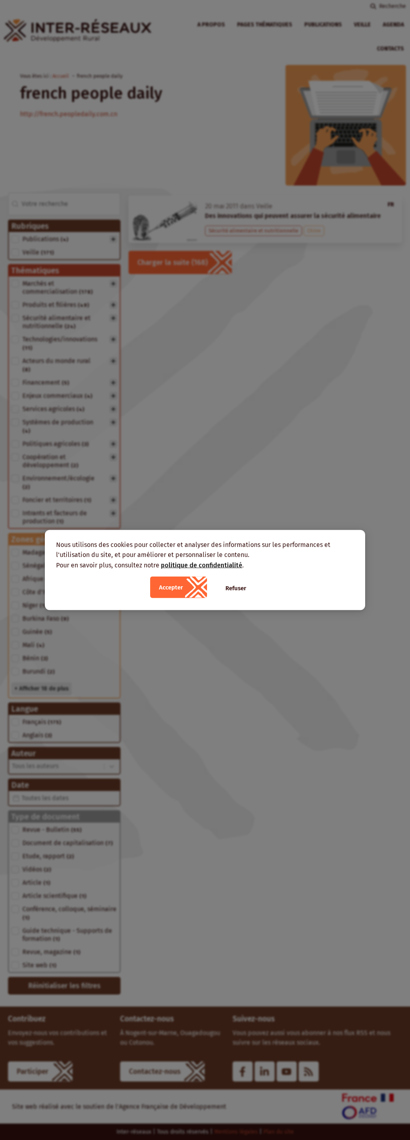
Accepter (171, 587)
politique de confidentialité (201, 565)
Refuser (235, 588)
